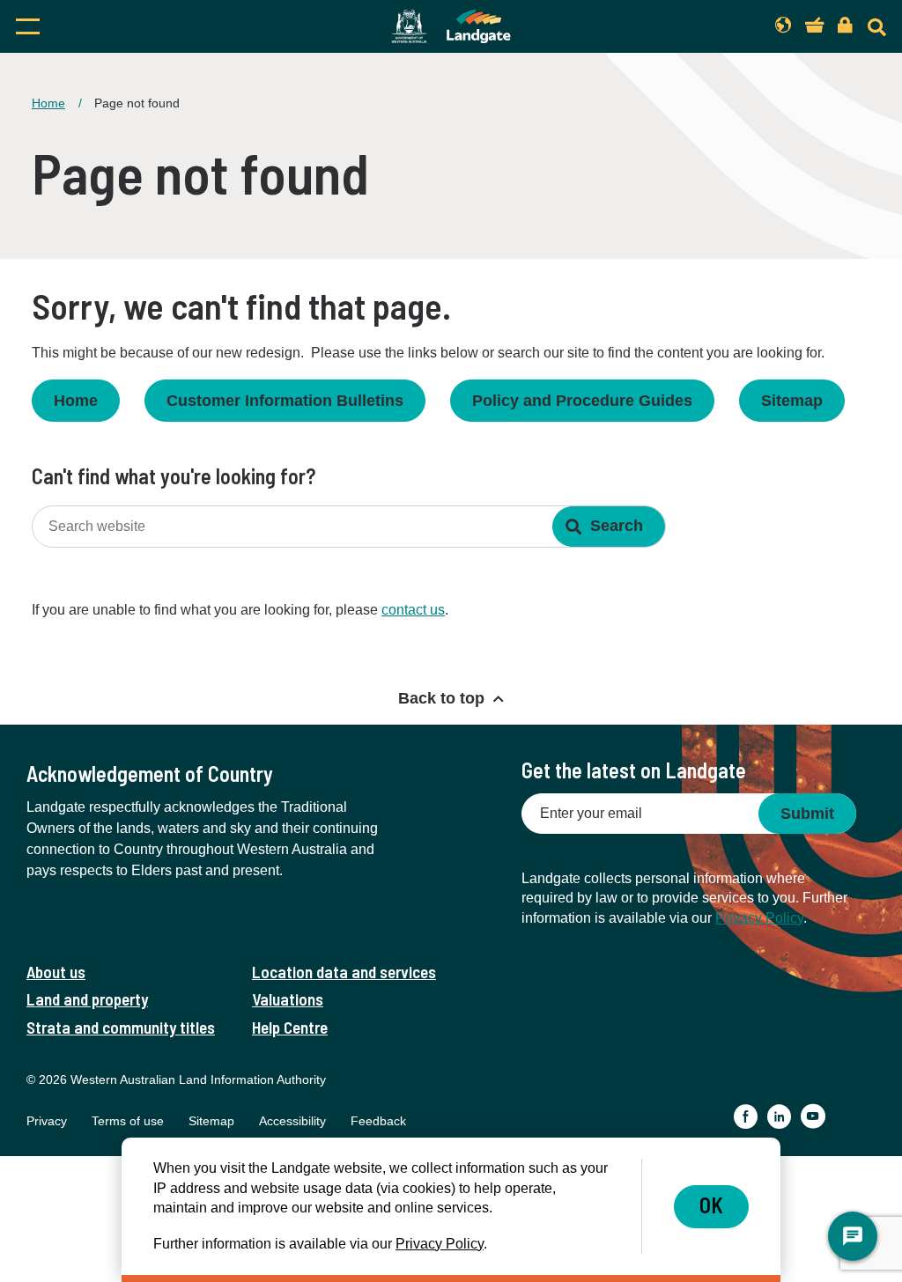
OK (711, 1205)
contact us (413, 609)
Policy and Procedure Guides (582, 400)
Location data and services (344, 972)
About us (55, 972)
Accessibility (292, 1121)
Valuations (287, 999)
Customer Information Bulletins (284, 400)
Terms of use (128, 1121)
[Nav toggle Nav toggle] (143, 26)
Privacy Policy (759, 917)
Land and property (87, 999)
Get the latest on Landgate (633, 770)
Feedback (378, 1121)
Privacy (46, 1121)
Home (48, 103)
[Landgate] (451, 26)
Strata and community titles (120, 1027)
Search (616, 525)
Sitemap (792, 400)
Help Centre (290, 1027)
